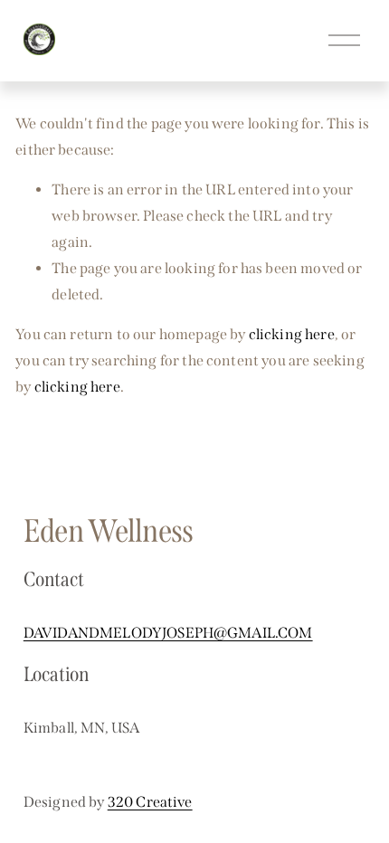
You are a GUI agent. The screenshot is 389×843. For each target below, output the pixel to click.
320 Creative (150, 801)
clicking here (292, 334)
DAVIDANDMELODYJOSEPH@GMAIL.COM (168, 632)
